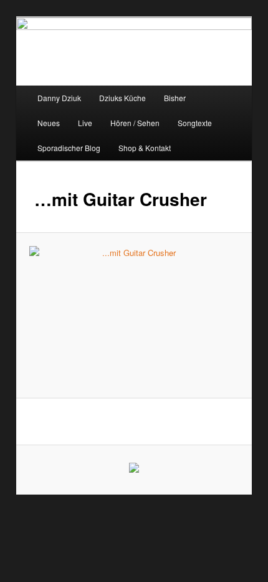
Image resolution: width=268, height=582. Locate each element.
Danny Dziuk (59, 97)
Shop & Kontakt (144, 147)
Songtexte (195, 122)
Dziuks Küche (122, 97)
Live (85, 122)
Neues (48, 122)
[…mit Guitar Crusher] (133, 315)
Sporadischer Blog (68, 147)
